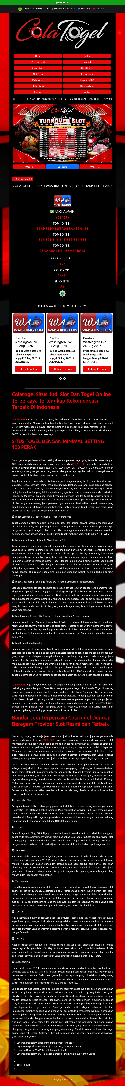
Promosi (87, 62)
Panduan (87, 91)
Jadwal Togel (38, 67)
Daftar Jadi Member (64, 8)
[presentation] (60, 378)
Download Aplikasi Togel (37, 8)
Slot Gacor (38, 73)
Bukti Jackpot (87, 85)
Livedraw (87, 56)
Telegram (85, 8)
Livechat (100, 8)
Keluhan (38, 91)
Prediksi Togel (38, 62)
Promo (63, 166)
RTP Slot (97, 166)
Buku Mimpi (38, 85)
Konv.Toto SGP (87, 79)
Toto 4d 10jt (23, 1064)
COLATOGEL (19, 419)
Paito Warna (38, 79)
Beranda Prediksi (23, 179)
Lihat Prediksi (29, 368)
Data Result (87, 67)
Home (38, 56)
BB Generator (86, 73)
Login (30, 166)
